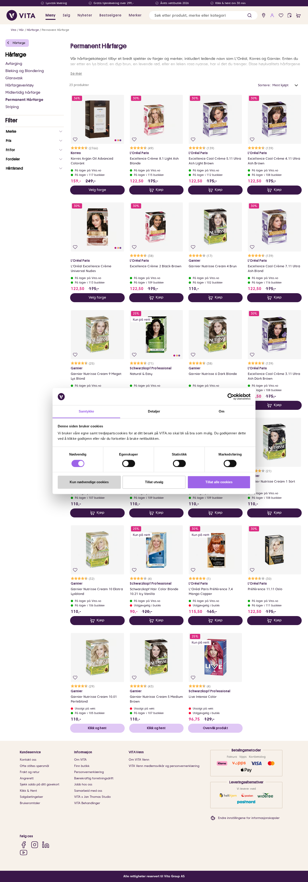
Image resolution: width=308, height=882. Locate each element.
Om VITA (80, 759)
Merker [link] (135, 15)
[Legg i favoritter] (75, 139)
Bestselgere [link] (110, 15)
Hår (21, 30)
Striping (12, 107)
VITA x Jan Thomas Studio (92, 796)
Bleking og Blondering (24, 71)
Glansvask (14, 78)
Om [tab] (221, 411)
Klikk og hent (97, 728)
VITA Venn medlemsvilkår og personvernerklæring (164, 766)
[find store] (263, 15)
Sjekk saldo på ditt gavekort (39, 784)
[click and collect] (289, 15)
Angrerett (27, 778)
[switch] (128, 463)
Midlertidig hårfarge (22, 92)
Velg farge (97, 190)
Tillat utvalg (154, 482)
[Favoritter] (281, 15)
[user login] (272, 15)
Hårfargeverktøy (19, 85)
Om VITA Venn (139, 759)
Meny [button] (50, 15)
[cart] (298, 15)
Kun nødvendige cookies (89, 482)
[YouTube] (23, 852)
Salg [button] (66, 15)
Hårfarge (33, 30)
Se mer (76, 73)
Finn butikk (82, 766)
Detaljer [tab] (154, 411)
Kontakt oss (28, 759)
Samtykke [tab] (86, 411)
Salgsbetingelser (31, 796)
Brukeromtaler (30, 803)
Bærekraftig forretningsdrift (93, 778)
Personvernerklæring (89, 772)
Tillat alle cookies (218, 482)
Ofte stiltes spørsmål (34, 766)
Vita (13, 30)
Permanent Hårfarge (55, 30)
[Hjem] (21, 15)
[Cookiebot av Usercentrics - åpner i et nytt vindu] (231, 396)
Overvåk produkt (215, 728)
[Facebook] (23, 844)
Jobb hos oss (83, 784)
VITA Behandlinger (87, 803)
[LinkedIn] (45, 844)
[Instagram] (34, 844)
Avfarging (13, 63)
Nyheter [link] (85, 15)
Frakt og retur (29, 772)
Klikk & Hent (28, 790)
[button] (249, 15)
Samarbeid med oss (88, 790)
